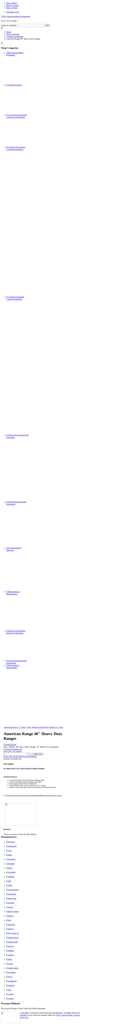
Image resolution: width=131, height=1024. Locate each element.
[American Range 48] (13, 749)
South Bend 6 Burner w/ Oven (50, 727)
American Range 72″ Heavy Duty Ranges (21, 727)
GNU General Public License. (68, 1015)
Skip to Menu (11, 3)
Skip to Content (12, 5)
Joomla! (23, 1015)
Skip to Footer (12, 8)
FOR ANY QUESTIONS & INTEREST (20, 756)
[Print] (6, 745)
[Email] (12, 745)
